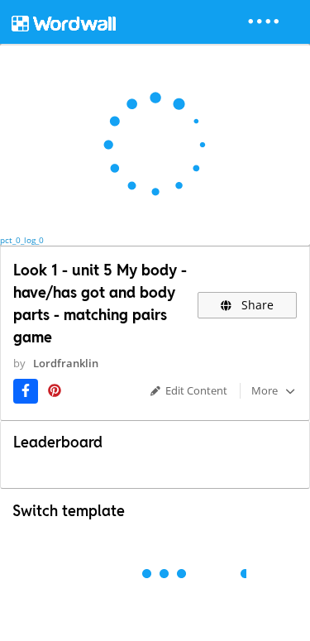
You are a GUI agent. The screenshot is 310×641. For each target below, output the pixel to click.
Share (256, 305)
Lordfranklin (65, 363)
